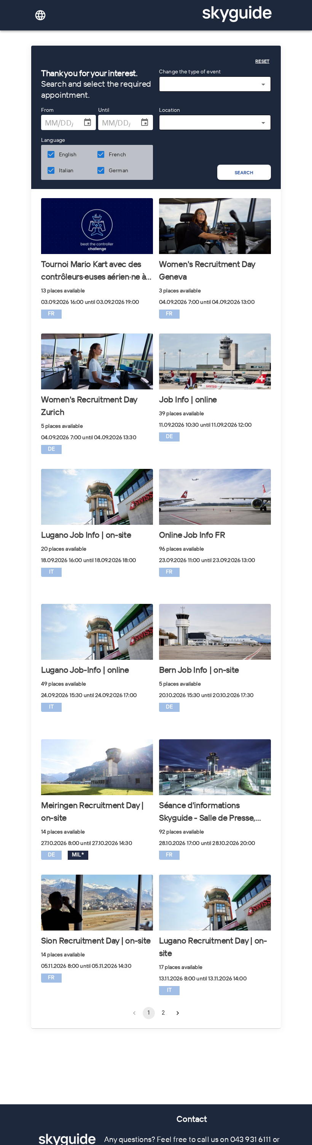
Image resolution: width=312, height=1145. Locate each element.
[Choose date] (87, 122)
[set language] (40, 15)
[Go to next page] (178, 1013)
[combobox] (215, 84)
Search (244, 172)
